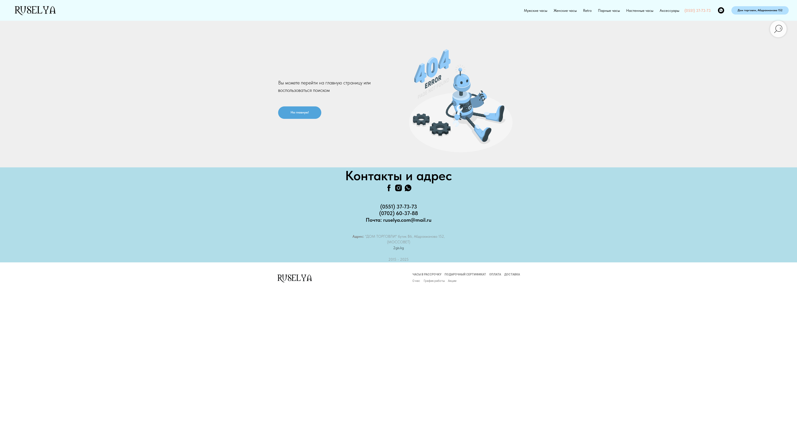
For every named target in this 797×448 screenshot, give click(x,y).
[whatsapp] (721, 10)
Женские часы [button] (565, 10)
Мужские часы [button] (535, 10)
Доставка (512, 274)
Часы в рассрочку (426, 274)
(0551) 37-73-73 (698, 10)
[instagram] (398, 188)
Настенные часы (639, 10)
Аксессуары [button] (669, 10)
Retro (587, 10)
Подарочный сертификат (465, 274)
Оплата (495, 274)
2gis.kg (398, 248)
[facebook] (389, 188)
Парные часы (609, 10)
